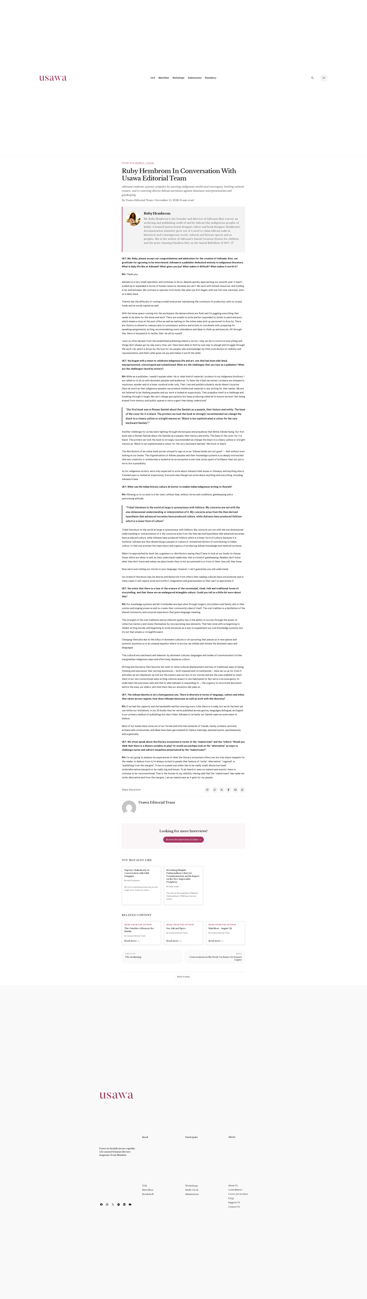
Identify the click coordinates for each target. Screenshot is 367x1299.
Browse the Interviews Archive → (183, 839)
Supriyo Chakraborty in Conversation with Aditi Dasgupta (136, 873)
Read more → (131, 941)
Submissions (192, 1194)
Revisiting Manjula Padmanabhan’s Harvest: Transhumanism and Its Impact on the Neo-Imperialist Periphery (182, 876)
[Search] (312, 77)
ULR (144, 1185)
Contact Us (234, 1206)
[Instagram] (107, 1204)
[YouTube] (130, 1204)
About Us (233, 1185)
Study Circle (192, 1190)
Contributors (235, 1189)
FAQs (231, 1198)
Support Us (234, 1202)
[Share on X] (222, 790)
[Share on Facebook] (228, 790)
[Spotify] (118, 1204)
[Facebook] (101, 1204)
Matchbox (147, 1190)
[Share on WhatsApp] (215, 790)
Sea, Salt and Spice (176, 928)
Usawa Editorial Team (140, 200)
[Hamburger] (324, 78)
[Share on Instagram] (207, 790)
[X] (113, 1204)
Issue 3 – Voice (144, 163)
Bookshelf (148, 1194)
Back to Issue (183, 977)
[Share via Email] (235, 790)
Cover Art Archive (238, 1194)
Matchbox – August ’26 (220, 928)
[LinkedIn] (124, 1204)
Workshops (191, 1185)
